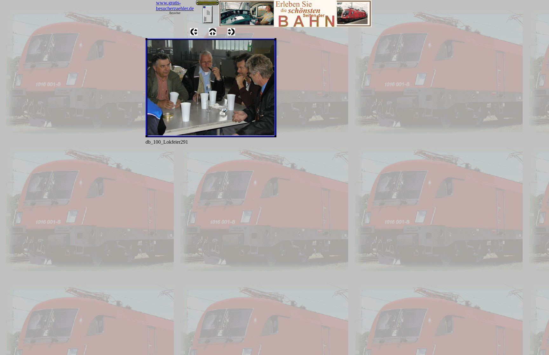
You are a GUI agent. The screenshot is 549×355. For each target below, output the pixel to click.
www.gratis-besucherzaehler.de (175, 5)
